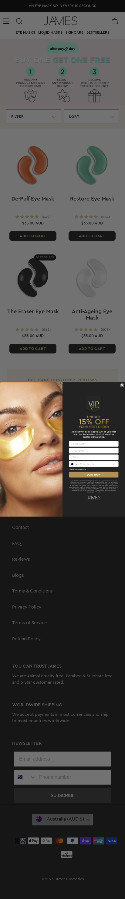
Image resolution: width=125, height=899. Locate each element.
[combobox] (74, 464)
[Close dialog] (122, 385)
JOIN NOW (94, 474)
